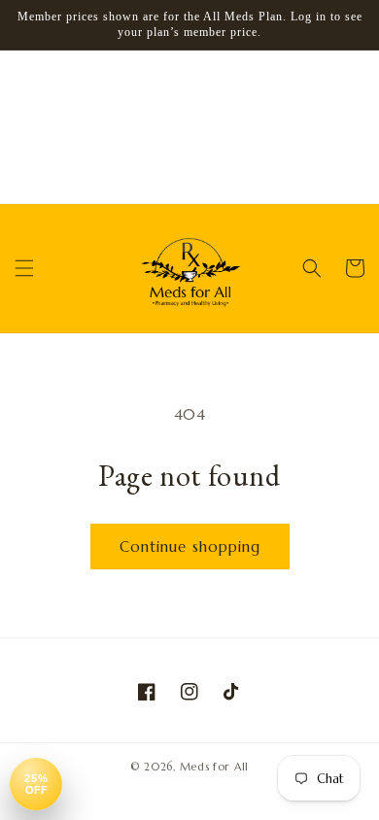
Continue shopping (190, 546)
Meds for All (214, 766)
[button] (24, 268)
